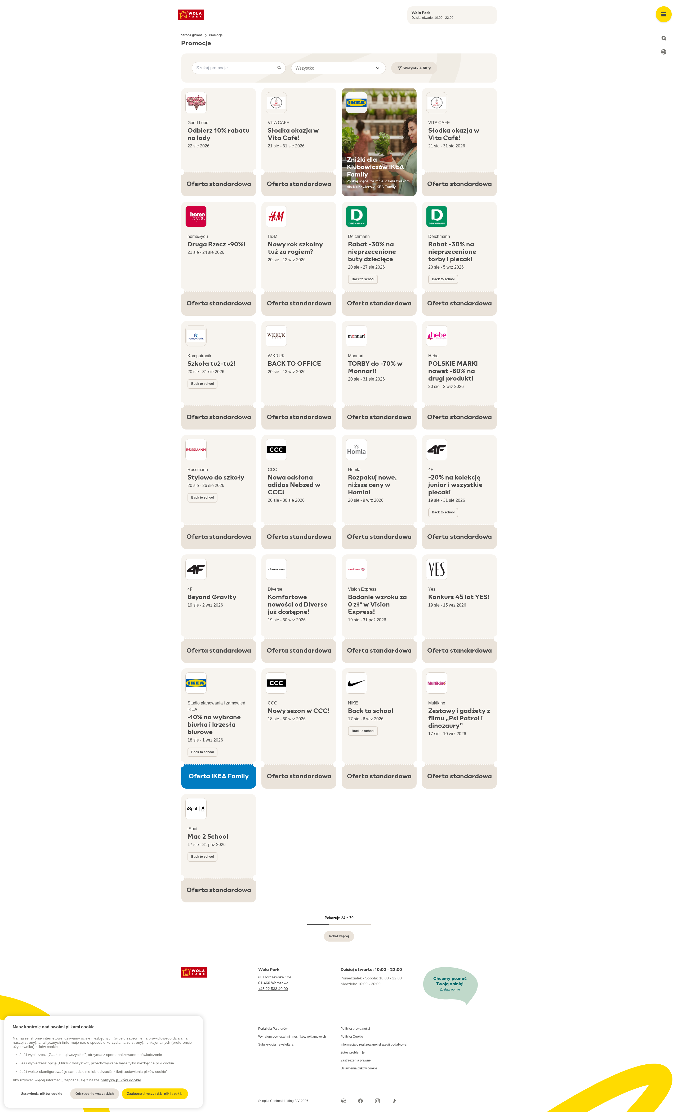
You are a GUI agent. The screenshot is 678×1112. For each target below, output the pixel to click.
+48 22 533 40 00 (273, 989)
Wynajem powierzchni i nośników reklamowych (292, 1036)
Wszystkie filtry (417, 68)
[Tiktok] (394, 1101)
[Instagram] (377, 1101)
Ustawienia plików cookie (359, 1068)
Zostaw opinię (450, 989)
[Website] (343, 1101)
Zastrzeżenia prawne (356, 1060)
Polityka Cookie (352, 1036)
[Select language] (663, 52)
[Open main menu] (664, 14)
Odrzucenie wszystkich (94, 1094)
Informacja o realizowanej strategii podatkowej (374, 1044)
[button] (338, 68)
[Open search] (663, 38)
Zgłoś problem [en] (354, 1052)
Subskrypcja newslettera (275, 1044)
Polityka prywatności (355, 1028)
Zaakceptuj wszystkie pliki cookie (155, 1094)
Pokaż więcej (339, 936)
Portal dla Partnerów (273, 1028)
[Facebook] (360, 1101)
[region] (103, 1062)
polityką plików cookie (120, 1080)
